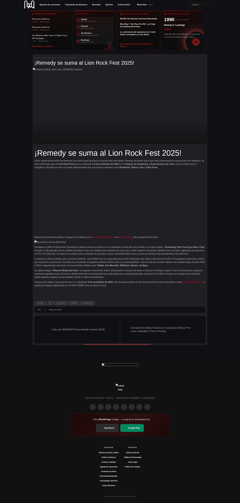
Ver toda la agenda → (43, 46)
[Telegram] (147, 407)
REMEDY (74, 303)
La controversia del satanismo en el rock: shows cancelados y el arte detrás (138, 33)
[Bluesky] (139, 407)
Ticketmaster (125, 237)
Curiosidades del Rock (109, 481)
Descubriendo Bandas (109, 476)
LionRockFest (61, 303)
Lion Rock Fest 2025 (67, 58)
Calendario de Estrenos (76, 4)
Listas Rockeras (108, 485)
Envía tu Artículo (132, 452)
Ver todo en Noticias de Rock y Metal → (136, 45)
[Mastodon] (132, 407)
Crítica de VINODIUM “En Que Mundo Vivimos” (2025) (78, 329)
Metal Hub (142, 4)
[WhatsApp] (108, 407)
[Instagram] (101, 407)
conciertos (40, 303)
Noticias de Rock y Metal (45, 58)
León (50, 303)
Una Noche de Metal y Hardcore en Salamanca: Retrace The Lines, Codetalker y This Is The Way (160, 329)
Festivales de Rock (108, 471)
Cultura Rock (124, 4)
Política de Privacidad (132, 457)
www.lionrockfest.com (103, 237)
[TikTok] (116, 407)
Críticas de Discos (108, 457)
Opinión (109, 4)
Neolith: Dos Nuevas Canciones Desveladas (138, 19)
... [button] (150, 4)
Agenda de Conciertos (109, 467)
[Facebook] (93, 407)
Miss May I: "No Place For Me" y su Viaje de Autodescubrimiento (137, 25)
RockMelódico (87, 303)
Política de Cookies (132, 467)
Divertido (96, 4)
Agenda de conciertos (49, 4)
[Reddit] (124, 407)
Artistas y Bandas (109, 462)
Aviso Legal (132, 462)
